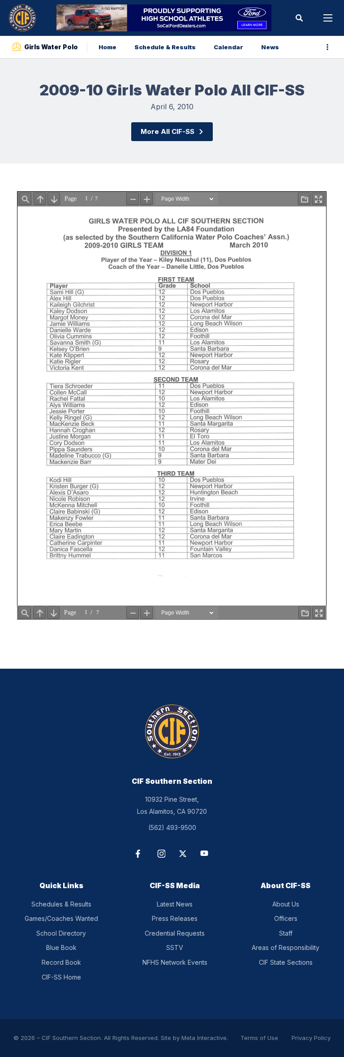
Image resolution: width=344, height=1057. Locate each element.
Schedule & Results (165, 47)
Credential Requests (175, 933)
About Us (285, 904)
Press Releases (175, 918)
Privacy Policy (311, 1037)
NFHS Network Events (174, 962)
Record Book (61, 962)
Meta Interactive (204, 1037)
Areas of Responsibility (285, 947)
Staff (285, 933)
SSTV (174, 947)
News (270, 47)
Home (107, 47)
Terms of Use (259, 1037)
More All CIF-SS (167, 131)
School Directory (61, 933)
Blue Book (61, 947)
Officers (285, 918)
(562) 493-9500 (172, 827)
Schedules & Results (61, 904)
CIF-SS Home (61, 977)
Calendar (228, 47)
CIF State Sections (286, 962)
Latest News (175, 904)
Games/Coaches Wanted (61, 918)
